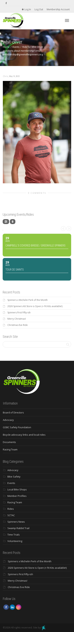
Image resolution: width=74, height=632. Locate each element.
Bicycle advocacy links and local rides (24, 434)
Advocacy (8, 420)
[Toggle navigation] (67, 20)
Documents (9, 442)
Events (11, 483)
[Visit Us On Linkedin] (12, 606)
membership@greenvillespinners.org (23, 54)
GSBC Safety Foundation (17, 427)
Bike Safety (13, 476)
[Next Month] (68, 228)
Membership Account (58, 9)
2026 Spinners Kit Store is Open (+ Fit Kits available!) (34, 306)
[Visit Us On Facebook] (6, 606)
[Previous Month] (63, 228)
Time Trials (13, 534)
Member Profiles (17, 496)
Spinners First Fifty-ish (19, 312)
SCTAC (11, 515)
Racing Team (10, 449)
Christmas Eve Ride (17, 325)
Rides (10, 508)
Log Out (39, 9)
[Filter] (6, 221)
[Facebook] (6, 3)
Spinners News (16, 521)
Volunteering (14, 541)
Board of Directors (13, 412)
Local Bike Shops (17, 489)
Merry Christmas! (16, 318)
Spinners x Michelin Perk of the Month (27, 300)
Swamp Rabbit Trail (18, 528)
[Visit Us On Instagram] (18, 606)
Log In (27, 9)
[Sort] (12, 221)
